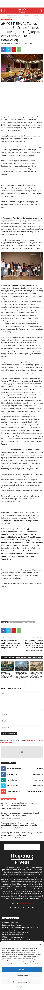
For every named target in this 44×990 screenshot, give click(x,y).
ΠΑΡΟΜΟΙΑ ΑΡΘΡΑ (9, 657)
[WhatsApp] (19, 49)
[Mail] (20, 908)
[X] (8, 49)
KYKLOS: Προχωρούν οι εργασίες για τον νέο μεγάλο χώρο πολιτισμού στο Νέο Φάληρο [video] (36, 674)
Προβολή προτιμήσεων (22, 982)
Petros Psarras (8, 43)
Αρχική (3, 15)
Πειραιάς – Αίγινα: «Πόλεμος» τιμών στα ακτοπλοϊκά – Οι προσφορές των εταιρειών (19, 824)
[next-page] (23, 683)
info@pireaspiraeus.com (27, 903)
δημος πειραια (13, 622)
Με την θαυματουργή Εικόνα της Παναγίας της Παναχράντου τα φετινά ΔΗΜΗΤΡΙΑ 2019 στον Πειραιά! (33, 645)
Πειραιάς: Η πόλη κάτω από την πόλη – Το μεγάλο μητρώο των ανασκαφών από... (21, 834)
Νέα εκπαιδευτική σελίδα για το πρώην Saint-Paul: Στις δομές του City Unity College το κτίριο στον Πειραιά (21, 675)
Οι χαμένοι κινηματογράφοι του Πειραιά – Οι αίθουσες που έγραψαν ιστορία (19, 804)
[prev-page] (21, 683)
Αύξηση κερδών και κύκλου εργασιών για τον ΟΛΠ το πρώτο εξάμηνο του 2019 (10, 644)
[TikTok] (24, 908)
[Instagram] (15, 908)
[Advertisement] (22, 4)
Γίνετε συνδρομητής (35, 791)
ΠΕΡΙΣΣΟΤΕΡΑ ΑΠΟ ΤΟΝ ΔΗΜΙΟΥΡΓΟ (30, 657)
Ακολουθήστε (38, 774)
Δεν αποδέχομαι (22, 976)
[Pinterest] (14, 49)
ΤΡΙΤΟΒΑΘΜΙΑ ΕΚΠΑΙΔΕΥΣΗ (27, 622)
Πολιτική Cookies (21, 987)
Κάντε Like (39, 768)
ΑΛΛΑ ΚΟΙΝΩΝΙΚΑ (12, 15)
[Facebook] (3, 49)
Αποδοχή (22, 969)
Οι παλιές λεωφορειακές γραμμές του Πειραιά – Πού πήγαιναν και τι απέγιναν (7, 674)
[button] (40, 944)
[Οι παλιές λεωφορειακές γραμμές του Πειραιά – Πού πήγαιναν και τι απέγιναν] (7, 666)
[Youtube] (33, 908)
